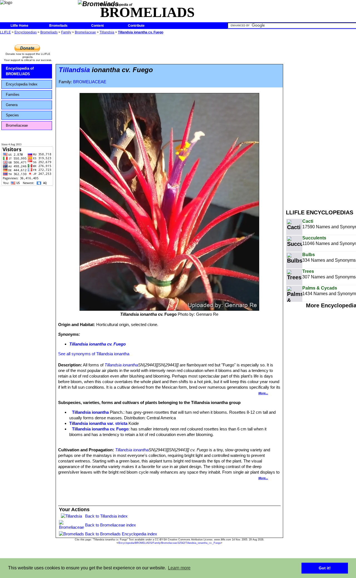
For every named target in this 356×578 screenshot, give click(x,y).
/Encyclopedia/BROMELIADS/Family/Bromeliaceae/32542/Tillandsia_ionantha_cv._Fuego (169, 543)
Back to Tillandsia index (106, 516)
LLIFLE (5, 32)
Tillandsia (107, 32)
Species (12, 115)
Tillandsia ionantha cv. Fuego (140, 32)
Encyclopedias (25, 32)
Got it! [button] (325, 568)
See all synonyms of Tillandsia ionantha (93, 353)
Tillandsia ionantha (121, 365)
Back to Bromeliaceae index (110, 525)
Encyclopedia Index (22, 84)
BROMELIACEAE (89, 82)
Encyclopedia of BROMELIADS (20, 71)
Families (12, 94)
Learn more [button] (179, 567)
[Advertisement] (321, 119)
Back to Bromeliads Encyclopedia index (121, 534)
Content (97, 26)
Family (66, 32)
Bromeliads (58, 26)
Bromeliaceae (85, 32)
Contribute (136, 26)
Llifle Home (19, 26)
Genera (12, 105)
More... (263, 393)
